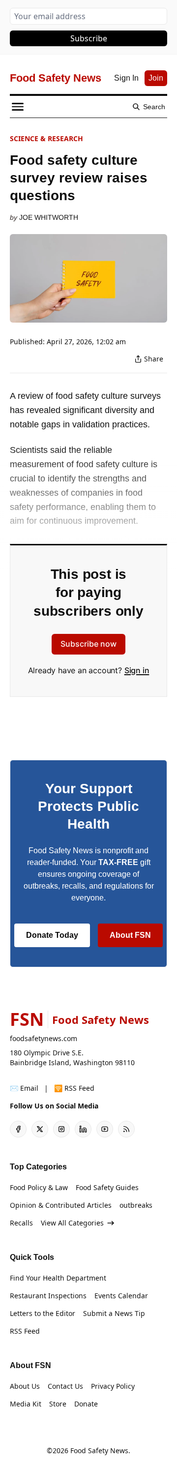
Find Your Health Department (58, 1278)
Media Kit (25, 1403)
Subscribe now (88, 644)
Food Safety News (99, 1450)
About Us (25, 1386)
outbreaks (135, 1205)
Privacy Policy (113, 1386)
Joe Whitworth (48, 217)
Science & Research (46, 138)
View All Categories (72, 1222)
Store (57, 1403)
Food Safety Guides (107, 1187)
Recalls (21, 1222)
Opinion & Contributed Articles (61, 1205)
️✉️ (24, 1088)
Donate (86, 1403)
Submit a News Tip (114, 1313)
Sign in (136, 670)
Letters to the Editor (42, 1313)
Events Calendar (121, 1295)
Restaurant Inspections (48, 1295)
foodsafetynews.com (43, 1038)
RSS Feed (25, 1331)
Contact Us (65, 1386)
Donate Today (52, 935)
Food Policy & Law (39, 1187)
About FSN (130, 935)
